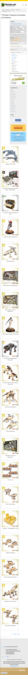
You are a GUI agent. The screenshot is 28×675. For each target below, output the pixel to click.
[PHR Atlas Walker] (10, 259)
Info (23, 82)
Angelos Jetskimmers (10, 552)
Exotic (12, 99)
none (12, 102)
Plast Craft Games (13, 43)
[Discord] (8, 657)
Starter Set (13, 106)
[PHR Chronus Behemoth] (10, 405)
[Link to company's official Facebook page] (15, 83)
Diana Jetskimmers (10, 431)
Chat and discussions (10, 652)
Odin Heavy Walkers (10, 504)
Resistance (14, 55)
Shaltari (13, 58)
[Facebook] (5, 657)
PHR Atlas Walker (10, 261)
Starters (13, 68)
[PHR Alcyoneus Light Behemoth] (10, 284)
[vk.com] (2, 657)
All (11, 89)
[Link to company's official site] (12, 83)
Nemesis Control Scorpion (10, 601)
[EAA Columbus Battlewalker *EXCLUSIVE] (10, 356)
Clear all (12, 38)
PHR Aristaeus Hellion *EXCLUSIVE (10, 334)
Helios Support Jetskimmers (10, 577)
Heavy (12, 100)
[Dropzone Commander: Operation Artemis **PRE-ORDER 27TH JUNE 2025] (10, 186)
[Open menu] (25, 5)
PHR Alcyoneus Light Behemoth (10, 285)
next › (15, 634)
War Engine (13, 111)
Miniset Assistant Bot (10, 653)
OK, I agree (3, 673)
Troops (12, 110)
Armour (12, 91)
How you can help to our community (14, 659)
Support (12, 108)
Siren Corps (10, 480)
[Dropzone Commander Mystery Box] (10, 211)
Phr (20, 40)
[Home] (9, 4)
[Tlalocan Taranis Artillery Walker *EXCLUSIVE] (10, 381)
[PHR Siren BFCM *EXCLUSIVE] (10, 235)
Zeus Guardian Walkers (10, 625)
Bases (13, 63)
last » (18, 634)
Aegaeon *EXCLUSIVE (10, 164)
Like (19, 135)
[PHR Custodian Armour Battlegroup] (10, 308)
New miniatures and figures (11, 649)
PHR (9, 11)
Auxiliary (12, 92)
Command (12, 96)
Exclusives (14, 65)
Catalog (7, 9)
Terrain (13, 69)
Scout (12, 103)
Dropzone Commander (14, 40)
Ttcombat (17, 38)
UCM (13, 60)
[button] (23, 5)
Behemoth (12, 94)
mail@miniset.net (14, 666)
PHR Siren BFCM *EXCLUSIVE (10, 237)
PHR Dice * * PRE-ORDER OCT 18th (10, 528)
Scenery (13, 66)
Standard (12, 105)
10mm (12, 116)
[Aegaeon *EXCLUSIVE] (10, 162)
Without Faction (15, 71)
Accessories (14, 62)
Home (3, 9)
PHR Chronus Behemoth (10, 407)
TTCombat (13, 9)
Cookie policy (22, 670)
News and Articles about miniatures (13, 650)
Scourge (13, 57)
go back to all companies (16, 23)
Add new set (18, 120)
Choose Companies (18, 127)
